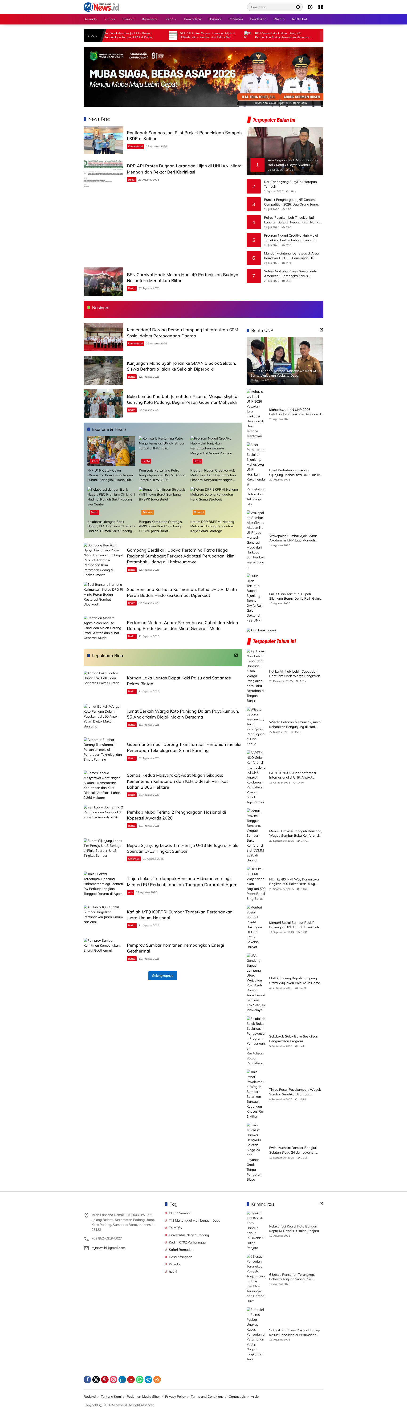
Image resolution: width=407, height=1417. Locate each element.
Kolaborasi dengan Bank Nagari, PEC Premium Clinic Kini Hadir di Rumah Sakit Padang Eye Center (111, 526)
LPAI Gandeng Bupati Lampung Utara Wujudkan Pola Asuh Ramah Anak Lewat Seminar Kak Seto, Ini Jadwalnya (295, 980)
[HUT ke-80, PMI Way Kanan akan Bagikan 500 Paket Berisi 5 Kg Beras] (256, 884)
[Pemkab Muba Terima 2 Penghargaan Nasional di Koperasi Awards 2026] (103, 819)
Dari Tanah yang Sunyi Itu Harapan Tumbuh (290, 184)
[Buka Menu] (320, 7)
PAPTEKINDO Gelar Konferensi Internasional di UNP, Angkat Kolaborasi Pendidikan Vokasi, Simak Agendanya (292, 775)
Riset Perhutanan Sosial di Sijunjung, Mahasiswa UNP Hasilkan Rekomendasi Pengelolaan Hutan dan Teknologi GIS (296, 472)
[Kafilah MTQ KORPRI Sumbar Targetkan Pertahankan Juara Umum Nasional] (103, 919)
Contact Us (237, 1396)
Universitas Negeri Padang (189, 1235)
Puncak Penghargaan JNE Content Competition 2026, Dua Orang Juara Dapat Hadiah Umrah (291, 202)
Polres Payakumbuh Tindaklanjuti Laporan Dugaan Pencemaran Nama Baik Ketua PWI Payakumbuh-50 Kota (293, 220)
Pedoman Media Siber (143, 1396)
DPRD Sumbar (180, 1213)
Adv (130, 892)
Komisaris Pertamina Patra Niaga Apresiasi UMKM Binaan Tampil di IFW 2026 (162, 475)
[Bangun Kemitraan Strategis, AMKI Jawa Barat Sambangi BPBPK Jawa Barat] (163, 502)
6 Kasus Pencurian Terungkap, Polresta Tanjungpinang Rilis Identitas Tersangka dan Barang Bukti (293, 1277)
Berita (131, 288)
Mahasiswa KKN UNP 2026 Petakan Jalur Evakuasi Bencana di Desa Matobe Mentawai (295, 411)
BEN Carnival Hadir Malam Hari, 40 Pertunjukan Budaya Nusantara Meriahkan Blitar (238, 36)
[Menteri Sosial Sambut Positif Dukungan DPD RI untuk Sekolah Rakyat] (256, 927)
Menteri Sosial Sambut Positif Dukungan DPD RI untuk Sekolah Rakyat (294, 925)
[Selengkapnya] (236, 655)
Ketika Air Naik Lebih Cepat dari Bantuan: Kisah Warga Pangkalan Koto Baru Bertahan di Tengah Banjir (294, 673)
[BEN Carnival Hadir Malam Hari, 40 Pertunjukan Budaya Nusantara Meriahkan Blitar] (204, 35)
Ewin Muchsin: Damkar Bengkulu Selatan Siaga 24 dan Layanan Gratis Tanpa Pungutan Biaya (293, 1150)
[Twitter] (96, 1379)
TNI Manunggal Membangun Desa (194, 1220)
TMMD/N (175, 1228)
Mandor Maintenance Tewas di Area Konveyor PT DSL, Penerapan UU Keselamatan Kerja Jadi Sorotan (291, 255)
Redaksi (90, 1396)
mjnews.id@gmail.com (108, 1248)
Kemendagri (135, 146)
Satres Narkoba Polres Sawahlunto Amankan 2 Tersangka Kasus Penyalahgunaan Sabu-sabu (290, 273)
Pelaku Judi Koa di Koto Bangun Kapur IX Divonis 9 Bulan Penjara (294, 1228)
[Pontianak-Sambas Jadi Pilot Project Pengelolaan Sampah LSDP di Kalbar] (103, 140)
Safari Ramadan (181, 1249)
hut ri (173, 1271)
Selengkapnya (162, 975)
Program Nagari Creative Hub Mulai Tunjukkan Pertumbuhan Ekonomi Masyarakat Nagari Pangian (291, 237)
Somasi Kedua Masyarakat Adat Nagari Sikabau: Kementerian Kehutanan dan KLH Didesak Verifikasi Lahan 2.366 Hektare (178, 781)
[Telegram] (148, 1379)
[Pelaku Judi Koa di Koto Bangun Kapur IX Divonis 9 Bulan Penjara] (256, 1230)
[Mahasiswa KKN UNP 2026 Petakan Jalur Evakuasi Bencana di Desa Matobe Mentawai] (256, 414)
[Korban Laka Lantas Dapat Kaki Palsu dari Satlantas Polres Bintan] (103, 685)
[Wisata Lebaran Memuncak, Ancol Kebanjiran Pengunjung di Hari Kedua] (256, 727)
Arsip (255, 1396)
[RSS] (157, 1379)
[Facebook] (87, 1379)
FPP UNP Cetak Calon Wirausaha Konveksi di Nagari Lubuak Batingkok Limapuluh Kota (110, 475)
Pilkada (174, 1264)
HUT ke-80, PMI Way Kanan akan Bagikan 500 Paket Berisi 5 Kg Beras (294, 881)
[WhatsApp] (139, 1379)
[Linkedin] (122, 1379)
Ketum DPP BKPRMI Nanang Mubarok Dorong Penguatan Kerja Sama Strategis (212, 526)
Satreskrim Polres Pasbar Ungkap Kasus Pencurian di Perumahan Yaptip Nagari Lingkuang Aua (294, 1332)
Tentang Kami (111, 1396)
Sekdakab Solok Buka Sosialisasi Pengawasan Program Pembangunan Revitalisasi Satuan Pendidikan (295, 1038)
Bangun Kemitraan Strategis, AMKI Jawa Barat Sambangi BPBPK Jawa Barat (161, 526)
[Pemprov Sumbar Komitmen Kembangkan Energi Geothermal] (103, 952)
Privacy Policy (175, 1396)
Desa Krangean (180, 1257)
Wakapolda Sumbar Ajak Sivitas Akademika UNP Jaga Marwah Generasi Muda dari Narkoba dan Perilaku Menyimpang (294, 538)
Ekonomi (147, 512)
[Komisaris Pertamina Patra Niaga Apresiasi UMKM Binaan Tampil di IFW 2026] (163, 451)
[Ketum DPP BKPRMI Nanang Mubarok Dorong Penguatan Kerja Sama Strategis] (214, 502)
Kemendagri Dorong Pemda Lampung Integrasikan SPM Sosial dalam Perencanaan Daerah (316, 36)
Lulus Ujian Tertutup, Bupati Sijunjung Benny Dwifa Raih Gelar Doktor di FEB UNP (294, 596)
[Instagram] (113, 1379)
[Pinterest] (105, 1379)
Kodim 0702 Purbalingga (187, 1242)
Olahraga (134, 858)
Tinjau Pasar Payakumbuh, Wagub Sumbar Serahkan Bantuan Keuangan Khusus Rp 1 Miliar (295, 1092)
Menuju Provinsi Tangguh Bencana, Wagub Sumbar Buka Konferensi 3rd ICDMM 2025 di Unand (295, 833)
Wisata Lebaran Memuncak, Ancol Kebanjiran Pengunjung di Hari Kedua (295, 724)
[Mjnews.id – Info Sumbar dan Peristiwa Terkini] (101, 7)
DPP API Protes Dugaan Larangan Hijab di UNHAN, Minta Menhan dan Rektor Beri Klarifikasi (163, 36)
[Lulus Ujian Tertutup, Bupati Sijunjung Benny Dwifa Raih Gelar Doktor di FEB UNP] (256, 598)
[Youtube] (131, 1379)
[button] (298, 7)
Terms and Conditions (207, 1396)
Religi (131, 179)
